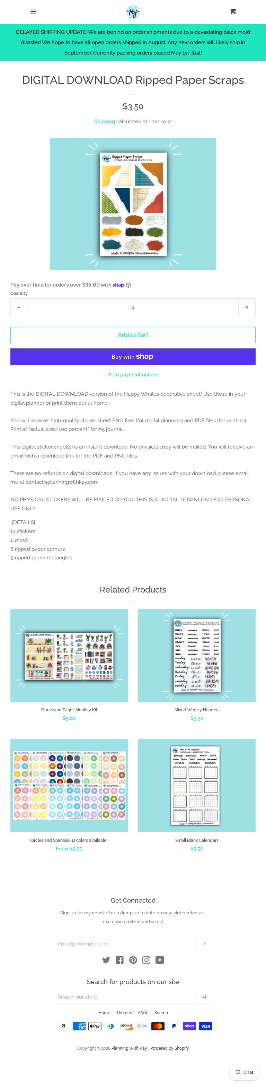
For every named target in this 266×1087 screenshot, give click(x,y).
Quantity (19, 293)
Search (161, 1012)
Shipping (104, 121)
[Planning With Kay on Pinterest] (133, 962)
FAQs (143, 1012)
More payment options (133, 374)
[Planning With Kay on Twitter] (106, 962)
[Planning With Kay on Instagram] (146, 962)
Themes (124, 1012)
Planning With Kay (129, 1048)
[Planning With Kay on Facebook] (119, 962)
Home (104, 1012)
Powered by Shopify (169, 1048)
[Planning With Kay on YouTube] (160, 962)
